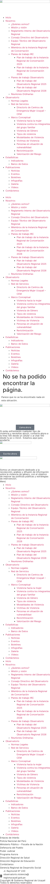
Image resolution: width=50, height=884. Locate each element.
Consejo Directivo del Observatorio (29, 37)
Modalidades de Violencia (30, 137)
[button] (25, 194)
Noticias (15, 170)
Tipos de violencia (26, 134)
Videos (14, 187)
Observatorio (12, 97)
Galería (14, 184)
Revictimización (25, 150)
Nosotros (10, 20)
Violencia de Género (27, 130)
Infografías (16, 180)
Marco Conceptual (21, 117)
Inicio (8, 17)
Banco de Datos (19, 164)
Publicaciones (13, 167)
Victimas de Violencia (28, 140)
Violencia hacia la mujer (29, 120)
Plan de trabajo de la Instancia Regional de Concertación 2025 (32, 60)
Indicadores (17, 160)
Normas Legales (19, 100)
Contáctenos (12, 190)
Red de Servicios (20, 104)
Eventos (15, 174)
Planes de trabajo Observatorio (27, 77)
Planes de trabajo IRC (22, 54)
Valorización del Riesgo (29, 154)
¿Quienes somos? (20, 24)
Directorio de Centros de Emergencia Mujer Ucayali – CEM (31, 110)
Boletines (16, 177)
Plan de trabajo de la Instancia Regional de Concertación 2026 (32, 70)
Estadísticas (12, 157)
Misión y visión (19, 27)
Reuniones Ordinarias (22, 94)
